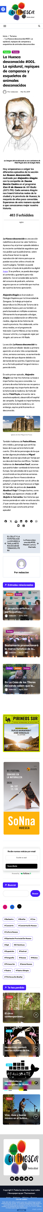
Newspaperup (14, 1193)
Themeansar (29, 1193)
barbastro (9, 919)
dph (7, 945)
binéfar (23, 919)
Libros (9, 1031)
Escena (9, 668)
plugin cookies (37, 1209)
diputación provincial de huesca (18, 938)
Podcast (7, 52)
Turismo (15, 52)
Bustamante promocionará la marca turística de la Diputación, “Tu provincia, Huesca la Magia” (21, 650)
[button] (3, 9)
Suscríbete (12, 866)
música (35, 958)
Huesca (23, 958)
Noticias (10, 594)
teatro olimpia (23, 970)
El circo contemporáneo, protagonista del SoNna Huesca (14, 1018)
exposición (10, 951)
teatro (8, 970)
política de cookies (30, 1206)
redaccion (24, 572)
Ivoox (5, 271)
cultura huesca (12, 932)
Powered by (15, 873)
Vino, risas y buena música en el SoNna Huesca (16, 1118)
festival (23, 951)
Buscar (12, 885)
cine (33, 919)
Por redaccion (12, 92)
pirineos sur (10, 964)
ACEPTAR (21, 1210)
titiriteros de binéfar (14, 977)
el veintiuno (20, 945)
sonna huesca (26, 964)
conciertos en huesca (28, 926)
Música (9, 997)
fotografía (10, 958)
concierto (9, 926)
